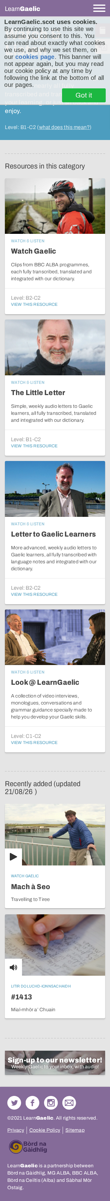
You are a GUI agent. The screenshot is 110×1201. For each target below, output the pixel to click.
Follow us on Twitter (14, 1103)
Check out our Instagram (51, 1103)
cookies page (34, 56)
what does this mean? (64, 127)
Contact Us (69, 1103)
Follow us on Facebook (32, 1103)
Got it (83, 95)
